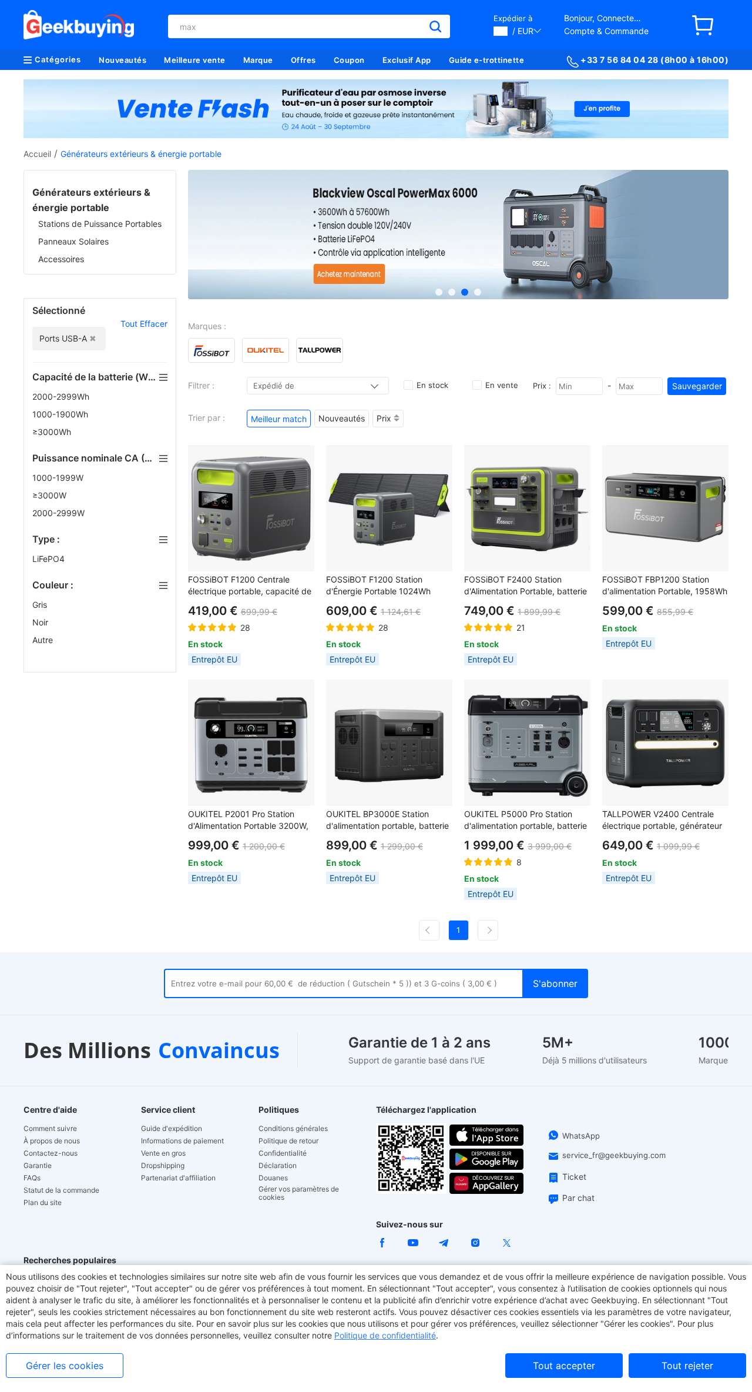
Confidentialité (282, 1153)
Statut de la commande (61, 1190)
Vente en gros (163, 1153)
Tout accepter (564, 1365)
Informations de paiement (182, 1141)
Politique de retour (288, 1141)
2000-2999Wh (62, 396)
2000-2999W (59, 513)
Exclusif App (406, 60)
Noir (41, 622)
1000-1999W (59, 478)
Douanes (273, 1178)
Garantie (38, 1166)
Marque (258, 60)
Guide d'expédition (171, 1129)
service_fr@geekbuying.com (614, 1155)
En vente (501, 385)
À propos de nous (52, 1141)
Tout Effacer (143, 324)
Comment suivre (50, 1129)
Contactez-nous (51, 1153)
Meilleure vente (195, 60)
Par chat (578, 1198)
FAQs (32, 1178)
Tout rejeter (687, 1365)
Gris (40, 605)
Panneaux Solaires (73, 241)
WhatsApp (581, 1135)
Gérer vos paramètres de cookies (298, 1193)
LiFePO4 (49, 559)
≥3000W (50, 495)
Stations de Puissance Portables (100, 224)
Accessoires (61, 259)
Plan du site (43, 1203)
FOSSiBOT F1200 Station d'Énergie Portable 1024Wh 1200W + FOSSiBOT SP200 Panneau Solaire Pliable (379, 585)
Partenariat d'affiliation (178, 1178)
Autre (43, 640)
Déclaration (277, 1166)
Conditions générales (293, 1129)
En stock (432, 385)
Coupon (349, 60)
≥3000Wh (52, 432)
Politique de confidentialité (385, 1335)
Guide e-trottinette (487, 60)
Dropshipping (162, 1166)
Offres (303, 60)
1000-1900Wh (61, 414)
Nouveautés (122, 60)
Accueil (37, 154)
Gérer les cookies (64, 1365)
